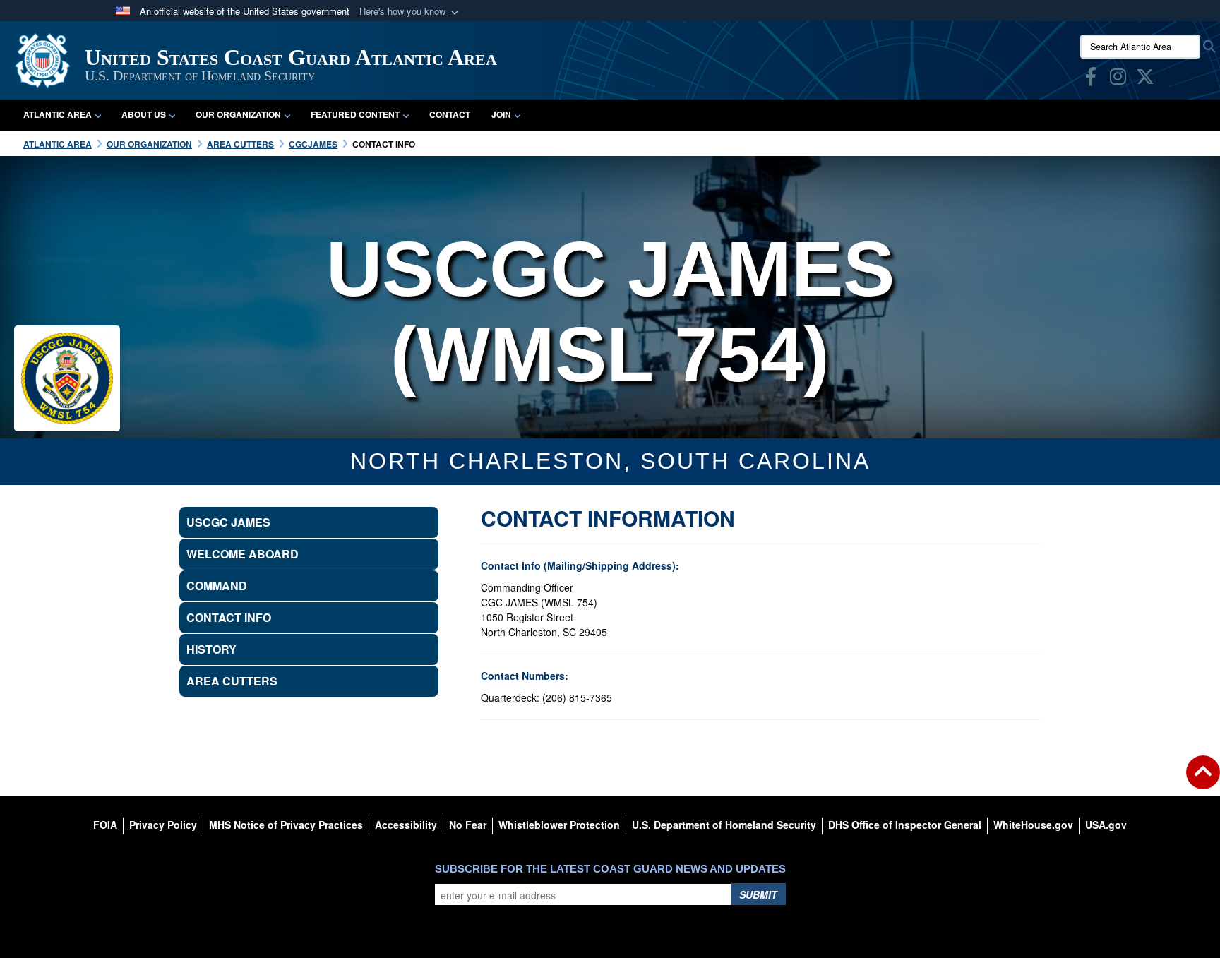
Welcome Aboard (242, 554)
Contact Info (228, 617)
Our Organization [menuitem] (238, 114)
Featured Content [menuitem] (355, 114)
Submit (758, 894)
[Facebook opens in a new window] (1090, 79)
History (211, 649)
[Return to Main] (1203, 781)
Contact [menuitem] (449, 114)
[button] (410, 11)
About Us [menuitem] (143, 114)
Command (216, 585)
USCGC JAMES (228, 522)
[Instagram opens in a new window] (1118, 79)
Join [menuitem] (501, 114)
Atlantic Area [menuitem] (57, 114)
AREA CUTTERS (231, 681)
